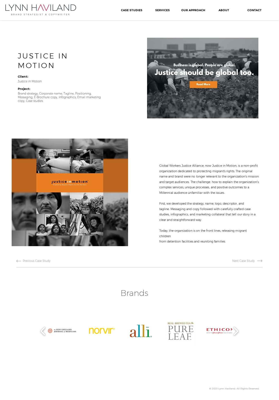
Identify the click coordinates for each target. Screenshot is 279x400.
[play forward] (235, 331)
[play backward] (43, 331)
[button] (70, 192)
